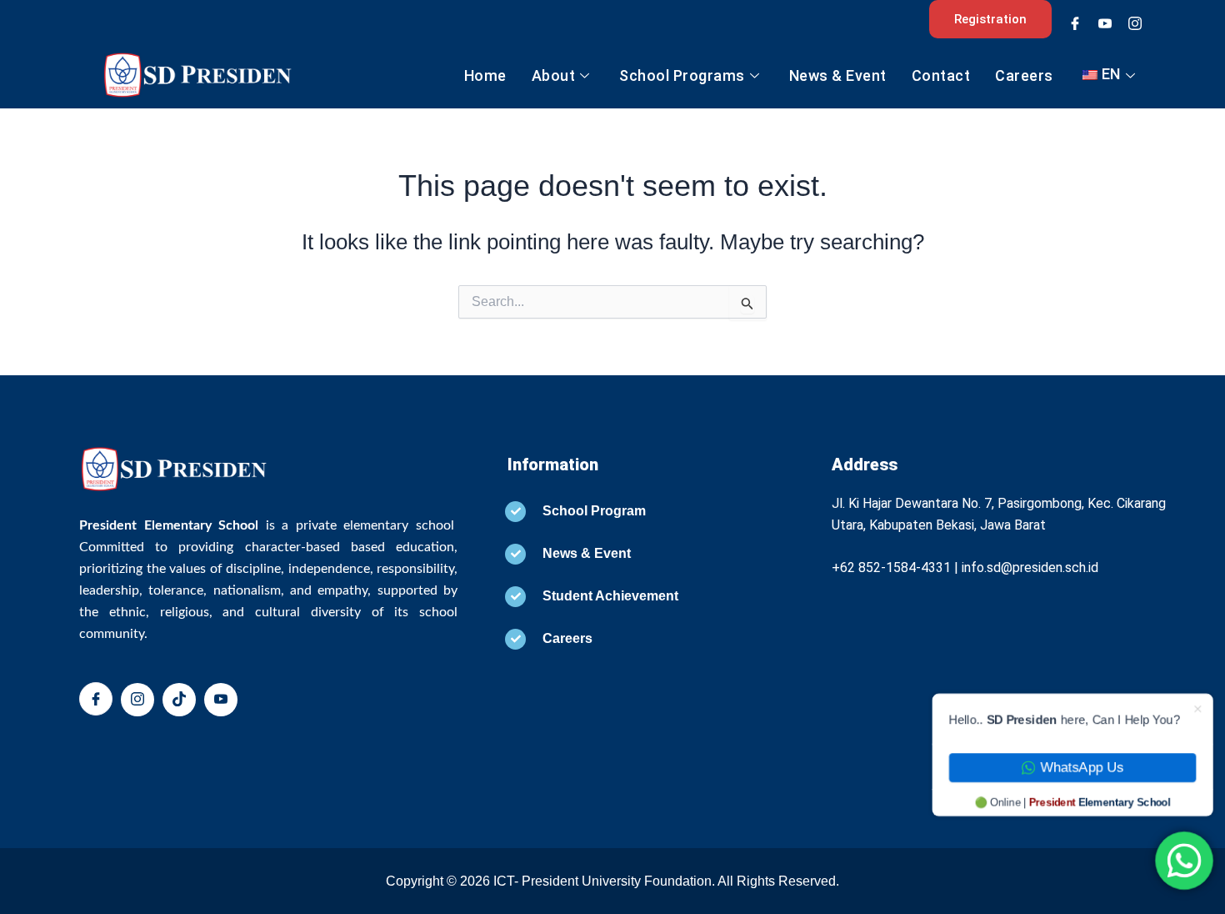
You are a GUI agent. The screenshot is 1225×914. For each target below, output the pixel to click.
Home (485, 75)
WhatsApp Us (1084, 769)
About (554, 75)
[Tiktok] (179, 699)
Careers (1024, 75)
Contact (941, 75)
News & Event (838, 75)
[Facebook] (1075, 23)
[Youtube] (1105, 23)
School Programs (682, 75)
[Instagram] (1135, 23)
